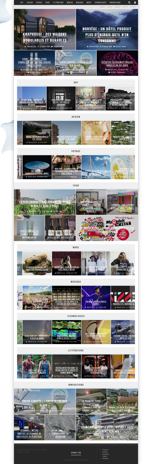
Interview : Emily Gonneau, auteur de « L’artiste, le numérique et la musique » (90, 301)
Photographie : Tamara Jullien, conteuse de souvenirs (61, 102)
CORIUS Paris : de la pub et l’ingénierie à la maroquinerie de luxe (120, 267)
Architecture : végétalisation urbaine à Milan (61, 137)
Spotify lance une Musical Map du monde (120, 302)
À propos (102, 7)
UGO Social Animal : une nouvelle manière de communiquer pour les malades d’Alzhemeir (120, 334)
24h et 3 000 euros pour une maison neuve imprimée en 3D (120, 137)
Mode (89, 2)
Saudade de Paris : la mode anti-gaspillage (32, 268)
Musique (79, 2)
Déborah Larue (26, 108)
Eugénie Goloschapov (56, 177)
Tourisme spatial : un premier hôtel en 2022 (90, 172)
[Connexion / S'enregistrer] (135, 2)
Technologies (100, 2)
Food (47, 2)
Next (132, 98)
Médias (70, 2)
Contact (110, 7)
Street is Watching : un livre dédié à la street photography (31, 370)
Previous (19, 98)
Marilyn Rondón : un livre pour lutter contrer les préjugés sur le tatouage (90, 370)
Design (30, 2)
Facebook (117, 7)
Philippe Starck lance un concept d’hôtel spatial (31, 137)
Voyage (39, 2)
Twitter (125, 7)
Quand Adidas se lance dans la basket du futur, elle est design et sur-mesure (90, 267)
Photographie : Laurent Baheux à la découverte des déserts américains (120, 102)
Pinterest (133, 7)
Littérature (58, 2)
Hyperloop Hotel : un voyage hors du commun (120, 172)
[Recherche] (129, 2)
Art (22, 2)
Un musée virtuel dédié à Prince (32, 302)
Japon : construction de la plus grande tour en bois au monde (90, 136)
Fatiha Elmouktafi (85, 273)
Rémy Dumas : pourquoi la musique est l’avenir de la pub (61, 302)
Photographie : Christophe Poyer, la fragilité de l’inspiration (90, 102)
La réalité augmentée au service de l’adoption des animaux (90, 335)
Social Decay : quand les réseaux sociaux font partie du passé (31, 102)
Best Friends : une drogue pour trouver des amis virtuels (31, 335)
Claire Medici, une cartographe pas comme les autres (61, 170)
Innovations (115, 2)
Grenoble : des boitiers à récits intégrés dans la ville (61, 371)
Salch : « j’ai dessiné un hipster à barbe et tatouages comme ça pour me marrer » (120, 370)
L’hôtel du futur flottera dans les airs (32, 172)
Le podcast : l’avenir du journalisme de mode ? (61, 268)
